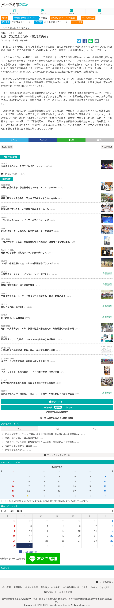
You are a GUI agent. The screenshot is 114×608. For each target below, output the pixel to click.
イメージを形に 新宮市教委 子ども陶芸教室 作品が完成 (57, 370)
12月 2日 (25, 27)
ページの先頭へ (105, 582)
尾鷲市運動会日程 (18, 450)
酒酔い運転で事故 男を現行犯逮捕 (57, 284)
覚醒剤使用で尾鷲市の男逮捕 (21, 446)
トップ (4, 27)
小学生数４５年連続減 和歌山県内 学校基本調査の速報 (57, 349)
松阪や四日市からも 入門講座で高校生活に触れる (57, 208)
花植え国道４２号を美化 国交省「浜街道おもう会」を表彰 (57, 197)
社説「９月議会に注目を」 (57, 305)
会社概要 (6, 587)
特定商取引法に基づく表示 (75, 587)
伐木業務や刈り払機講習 (57, 316)
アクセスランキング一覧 (58, 455)
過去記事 (14, 27)
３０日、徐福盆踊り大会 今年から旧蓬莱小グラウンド (57, 262)
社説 (20, 32)
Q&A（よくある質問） (101, 587)
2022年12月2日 (10, 40)
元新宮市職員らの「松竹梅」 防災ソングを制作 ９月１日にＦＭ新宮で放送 (57, 392)
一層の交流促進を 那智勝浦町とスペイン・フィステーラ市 (57, 186)
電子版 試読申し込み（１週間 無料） (57, 417)
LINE (72, 140)
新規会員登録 (65, 592)
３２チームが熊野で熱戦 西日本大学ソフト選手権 (57, 360)
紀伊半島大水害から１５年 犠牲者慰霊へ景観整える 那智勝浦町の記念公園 (57, 327)
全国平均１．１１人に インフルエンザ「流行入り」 (57, 273)
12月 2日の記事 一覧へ (14, 173)
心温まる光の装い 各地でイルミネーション (57, 164)
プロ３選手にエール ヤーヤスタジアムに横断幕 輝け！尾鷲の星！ (57, 294)
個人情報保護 (31, 587)
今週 (57, 429)
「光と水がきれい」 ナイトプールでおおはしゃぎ (57, 218)
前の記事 (8, 147)
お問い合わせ (50, 592)
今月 (94, 429)
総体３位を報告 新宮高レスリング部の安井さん (57, 251)
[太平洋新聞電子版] (28, 4)
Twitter (15, 140)
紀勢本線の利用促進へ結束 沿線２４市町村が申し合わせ (57, 381)
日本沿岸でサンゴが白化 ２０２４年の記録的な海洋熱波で (57, 338)
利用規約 (18, 587)
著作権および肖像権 (50, 587)
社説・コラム (8, 32)
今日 (19, 429)
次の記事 (106, 147)
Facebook (43, 140)
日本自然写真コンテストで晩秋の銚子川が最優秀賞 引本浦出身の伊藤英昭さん (45, 434)
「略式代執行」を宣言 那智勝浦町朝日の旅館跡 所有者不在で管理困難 (57, 240)
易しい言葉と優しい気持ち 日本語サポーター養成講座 (57, 229)
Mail (100, 140)
